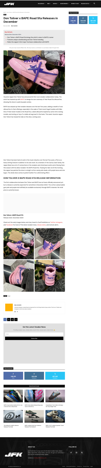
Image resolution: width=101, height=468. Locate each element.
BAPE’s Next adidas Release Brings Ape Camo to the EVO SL (34, 405)
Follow (34, 372)
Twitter (52, 222)
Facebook (9, 225)
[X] (17, 311)
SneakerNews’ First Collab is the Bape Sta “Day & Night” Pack (54, 405)
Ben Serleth (14, 26)
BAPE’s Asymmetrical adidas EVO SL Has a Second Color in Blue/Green (13, 405)
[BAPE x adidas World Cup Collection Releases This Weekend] (34, 416)
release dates (41, 225)
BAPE (4, 12)
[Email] (12, 319)
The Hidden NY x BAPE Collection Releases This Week (11, 426)
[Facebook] (5, 319)
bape (9, 296)
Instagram (59, 222)
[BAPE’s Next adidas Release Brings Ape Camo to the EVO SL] (34, 396)
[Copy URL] (16, 319)
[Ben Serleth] (9, 308)
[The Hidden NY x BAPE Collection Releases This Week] (13, 416)
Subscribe (34, 338)
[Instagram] (15, 311)
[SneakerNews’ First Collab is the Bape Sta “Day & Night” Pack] (55, 396)
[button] (94, 3)
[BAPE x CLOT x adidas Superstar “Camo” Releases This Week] (55, 416)
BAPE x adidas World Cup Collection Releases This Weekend (33, 426)
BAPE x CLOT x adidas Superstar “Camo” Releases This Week (55, 426)
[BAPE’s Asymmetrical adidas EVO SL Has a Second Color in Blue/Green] (13, 396)
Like (13, 372)
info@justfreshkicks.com (40, 458)
